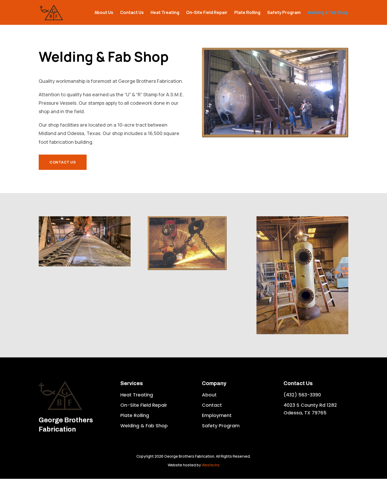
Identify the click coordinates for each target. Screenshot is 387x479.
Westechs (211, 464)
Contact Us (132, 13)
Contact (212, 405)
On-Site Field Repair (206, 13)
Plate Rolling (247, 13)
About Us (104, 13)
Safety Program (284, 13)
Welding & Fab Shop (327, 13)
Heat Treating (165, 13)
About (209, 394)
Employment (217, 415)
